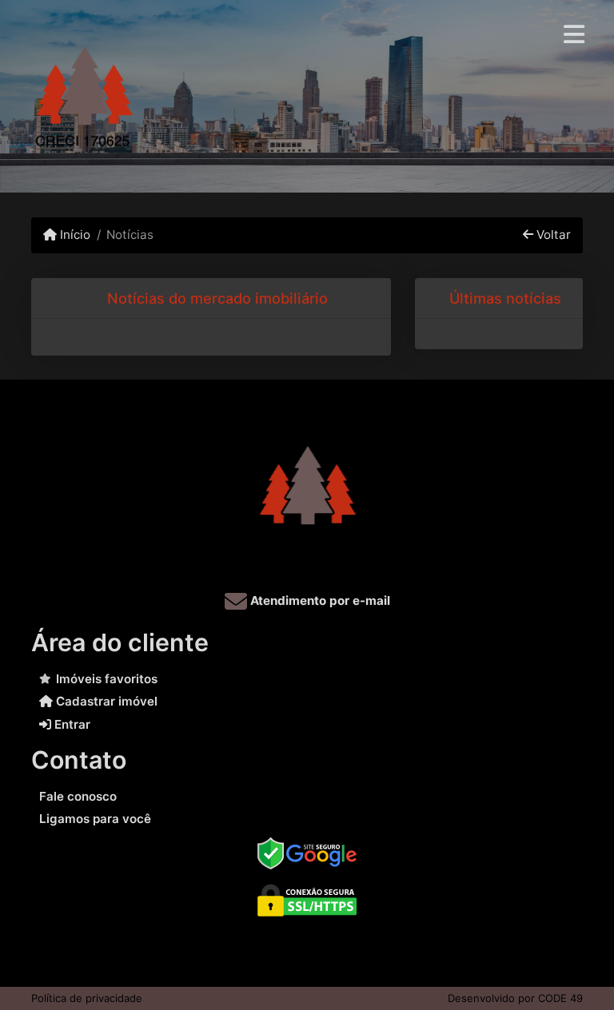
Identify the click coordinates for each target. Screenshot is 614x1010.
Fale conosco (78, 796)
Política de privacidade (86, 998)
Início (73, 234)
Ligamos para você (95, 818)
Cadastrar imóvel (105, 701)
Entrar (70, 724)
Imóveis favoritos (106, 678)
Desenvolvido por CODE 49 (515, 998)
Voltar (552, 234)
